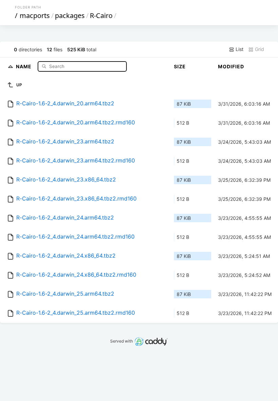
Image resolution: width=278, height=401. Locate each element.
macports (35, 15)
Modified (231, 66)
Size (180, 66)
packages (70, 15)
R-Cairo (101, 15)
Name (24, 66)
